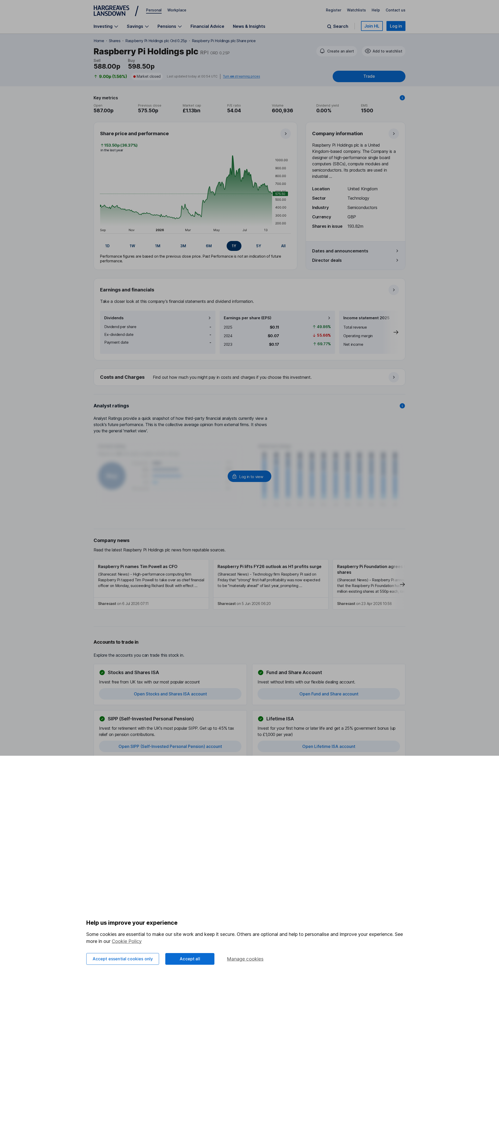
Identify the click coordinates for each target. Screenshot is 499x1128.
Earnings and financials (127, 289)
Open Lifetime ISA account (328, 746)
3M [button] (183, 246)
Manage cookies (245, 959)
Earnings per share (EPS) (247, 318)
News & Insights (249, 26)
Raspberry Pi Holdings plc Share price (224, 40)
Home (99, 40)
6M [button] (209, 246)
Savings (135, 26)
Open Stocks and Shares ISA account (170, 693)
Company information (337, 133)
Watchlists (356, 10)
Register (333, 10)
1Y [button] (234, 246)
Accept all (190, 958)
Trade (369, 76)
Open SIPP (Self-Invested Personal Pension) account (170, 746)
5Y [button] (258, 246)
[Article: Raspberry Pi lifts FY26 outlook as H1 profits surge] (270, 584)
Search (340, 26)
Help (376, 10)
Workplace (176, 10)
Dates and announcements (340, 250)
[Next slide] (390, 332)
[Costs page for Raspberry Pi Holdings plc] (249, 377)
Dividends (114, 318)
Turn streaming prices (241, 76)
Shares (115, 40)
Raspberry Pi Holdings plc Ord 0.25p (156, 40)
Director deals (327, 260)
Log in (396, 26)
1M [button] (157, 246)
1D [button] (107, 246)
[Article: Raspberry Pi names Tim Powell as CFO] (151, 584)
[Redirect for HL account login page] (249, 476)
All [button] (283, 246)
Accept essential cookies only (123, 958)
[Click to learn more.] (402, 98)
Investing (103, 26)
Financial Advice (207, 26)
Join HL (371, 26)
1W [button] (132, 246)
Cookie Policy (127, 941)
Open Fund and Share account (328, 693)
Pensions (166, 26)
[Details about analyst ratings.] (402, 406)
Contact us (395, 10)
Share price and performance (134, 133)
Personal (154, 10)
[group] (195, 246)
